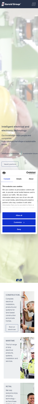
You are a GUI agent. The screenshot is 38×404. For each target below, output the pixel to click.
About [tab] (31, 179)
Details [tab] (19, 179)
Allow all (19, 215)
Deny (19, 229)
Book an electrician (12, 328)
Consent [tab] (7, 179)
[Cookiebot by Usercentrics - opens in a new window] (27, 173)
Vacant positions (10, 164)
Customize (18, 222)
